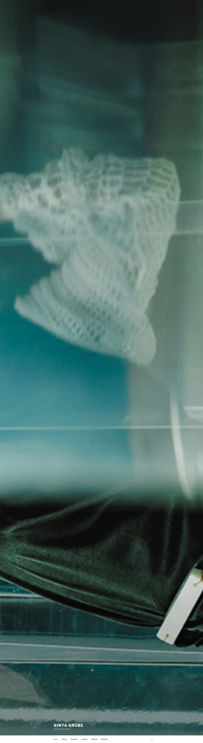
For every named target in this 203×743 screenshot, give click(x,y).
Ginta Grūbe (69, 725)
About (64, 739)
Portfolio (74, 739)
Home (55, 739)
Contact (85, 739)
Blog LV (94, 739)
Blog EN (104, 739)
